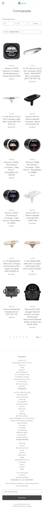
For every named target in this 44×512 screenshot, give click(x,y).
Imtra (22, 411)
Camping (22, 399)
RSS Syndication (22, 384)
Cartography (22, 402)
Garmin (22, 453)
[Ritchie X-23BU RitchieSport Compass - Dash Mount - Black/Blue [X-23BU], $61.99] (12, 196)
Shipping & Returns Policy (22, 363)
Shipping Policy (22, 437)
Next (38, 337)
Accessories (22, 435)
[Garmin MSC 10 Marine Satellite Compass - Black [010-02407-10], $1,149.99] (32, 99)
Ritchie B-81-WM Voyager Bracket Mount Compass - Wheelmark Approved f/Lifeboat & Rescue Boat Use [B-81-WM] (32, 317)
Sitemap (22, 386)
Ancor (22, 445)
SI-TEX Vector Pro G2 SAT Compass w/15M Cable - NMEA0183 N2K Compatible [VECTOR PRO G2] (32, 73)
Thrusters (22, 425)
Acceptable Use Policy (22, 379)
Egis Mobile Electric (22, 460)
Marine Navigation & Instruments (22, 418)
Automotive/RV (22, 395)
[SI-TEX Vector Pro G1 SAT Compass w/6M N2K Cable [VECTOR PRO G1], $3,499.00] (12, 99)
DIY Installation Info (22, 374)
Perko (22, 464)
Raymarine (22, 455)
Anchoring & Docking (22, 392)
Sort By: (6, 32)
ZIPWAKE (22, 428)
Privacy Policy (22, 382)
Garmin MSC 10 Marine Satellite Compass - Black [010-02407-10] (32, 120)
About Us (22, 365)
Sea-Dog (22, 443)
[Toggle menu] (3, 3)
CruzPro (22, 406)
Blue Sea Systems (22, 448)
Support (22, 370)
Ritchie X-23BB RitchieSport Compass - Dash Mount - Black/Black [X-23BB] (32, 167)
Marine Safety (22, 423)
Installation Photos (22, 377)
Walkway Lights (22, 432)
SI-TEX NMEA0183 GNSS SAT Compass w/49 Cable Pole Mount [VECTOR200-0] (32, 266)
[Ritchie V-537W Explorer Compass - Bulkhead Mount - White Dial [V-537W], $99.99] (12, 51)
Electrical (22, 409)
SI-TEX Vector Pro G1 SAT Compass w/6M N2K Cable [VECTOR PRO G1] (12, 120)
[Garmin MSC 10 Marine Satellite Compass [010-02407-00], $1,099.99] (32, 196)
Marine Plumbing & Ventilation (22, 421)
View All (22, 467)
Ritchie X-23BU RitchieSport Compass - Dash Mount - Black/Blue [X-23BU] (11, 218)
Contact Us (22, 360)
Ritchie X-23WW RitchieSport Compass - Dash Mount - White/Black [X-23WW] (11, 168)
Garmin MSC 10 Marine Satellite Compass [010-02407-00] (32, 217)
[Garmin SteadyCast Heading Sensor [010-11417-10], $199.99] (12, 292)
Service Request (22, 372)
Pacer (22, 450)
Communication (22, 404)
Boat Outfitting (22, 397)
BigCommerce (25, 504)
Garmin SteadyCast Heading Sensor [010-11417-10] (11, 311)
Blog (22, 367)
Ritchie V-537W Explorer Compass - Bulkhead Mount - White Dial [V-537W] (12, 72)
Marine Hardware (22, 416)
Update (35, 23)
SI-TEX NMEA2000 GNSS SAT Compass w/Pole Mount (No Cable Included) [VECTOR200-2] (11, 266)
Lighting (22, 414)
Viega (22, 457)
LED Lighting (22, 430)
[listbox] (16, 32)
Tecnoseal (22, 462)
